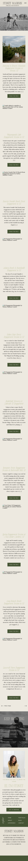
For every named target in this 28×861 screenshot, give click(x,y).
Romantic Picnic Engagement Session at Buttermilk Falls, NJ (14, 469)
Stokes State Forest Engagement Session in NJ (14, 335)
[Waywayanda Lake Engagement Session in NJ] (14, 118)
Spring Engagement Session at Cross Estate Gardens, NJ (14, 535)
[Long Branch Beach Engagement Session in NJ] (14, 584)
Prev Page (7, 706)
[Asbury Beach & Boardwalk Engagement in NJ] (14, 251)
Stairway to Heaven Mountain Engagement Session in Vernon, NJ (14, 68)
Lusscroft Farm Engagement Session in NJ (14, 669)
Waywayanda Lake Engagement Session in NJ (14, 136)
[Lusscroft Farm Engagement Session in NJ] (14, 651)
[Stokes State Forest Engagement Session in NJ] (14, 318)
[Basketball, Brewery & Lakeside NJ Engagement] (14, 384)
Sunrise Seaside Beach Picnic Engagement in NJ (14, 202)
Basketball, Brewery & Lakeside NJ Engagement (14, 402)
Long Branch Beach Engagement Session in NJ (14, 602)
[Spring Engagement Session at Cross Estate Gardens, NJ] (14, 518)
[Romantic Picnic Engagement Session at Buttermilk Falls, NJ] (14, 451)
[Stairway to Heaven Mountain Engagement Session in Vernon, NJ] (14, 49)
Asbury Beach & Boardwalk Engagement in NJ (14, 269)
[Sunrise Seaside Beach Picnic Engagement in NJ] (14, 185)
